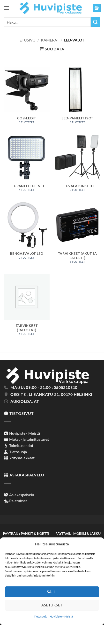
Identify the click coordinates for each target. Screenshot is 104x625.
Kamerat (50, 40)
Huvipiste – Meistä (61, 616)
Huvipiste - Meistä (24, 433)
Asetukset (51, 605)
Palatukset (17, 500)
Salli (52, 592)
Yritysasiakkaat (21, 457)
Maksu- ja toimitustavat (28, 439)
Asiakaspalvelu (21, 494)
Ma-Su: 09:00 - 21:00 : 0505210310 (43, 387)
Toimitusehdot (20, 445)
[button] (6, 8)
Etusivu (28, 40)
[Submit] (95, 22)
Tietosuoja (40, 616)
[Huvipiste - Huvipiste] (50, 8)
